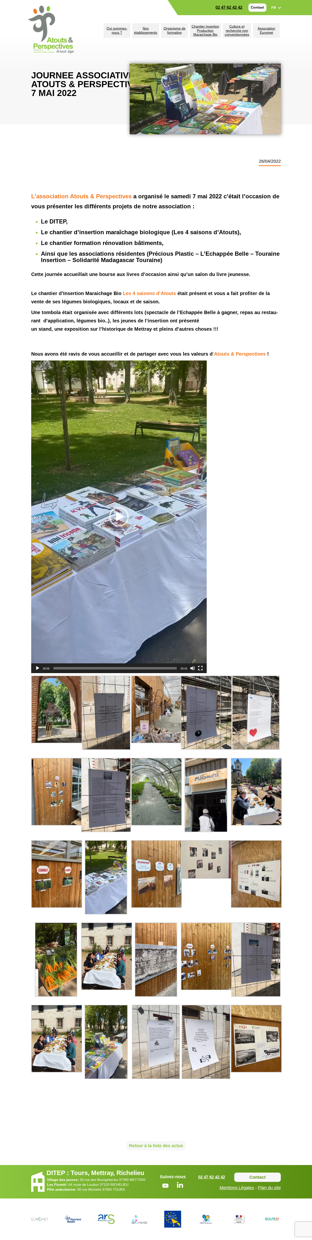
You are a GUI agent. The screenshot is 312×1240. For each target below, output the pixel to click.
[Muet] (192, 668)
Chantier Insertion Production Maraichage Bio (205, 30)
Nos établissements (145, 30)
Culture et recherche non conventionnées (237, 30)
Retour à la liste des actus (156, 1145)
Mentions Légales (237, 1187)
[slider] (115, 668)
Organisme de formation (174, 30)
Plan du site (269, 1187)
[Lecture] (37, 668)
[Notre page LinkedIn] (180, 1185)
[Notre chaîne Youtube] (165, 1186)
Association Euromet (266, 30)
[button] (119, 517)
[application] (119, 516)
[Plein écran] (200, 668)
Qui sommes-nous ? (117, 30)
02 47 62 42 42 (228, 7)
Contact (257, 7)
